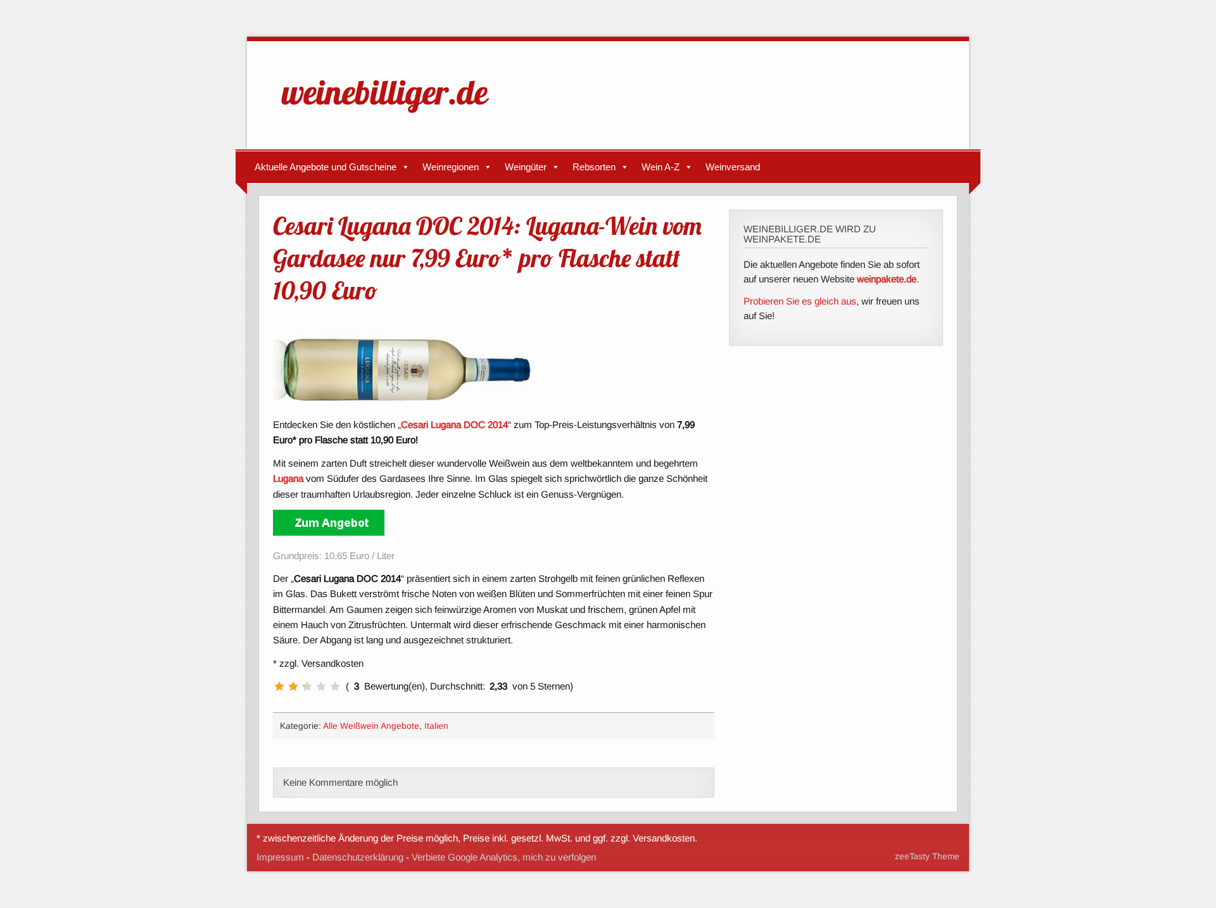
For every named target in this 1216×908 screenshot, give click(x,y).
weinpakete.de (886, 279)
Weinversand (733, 166)
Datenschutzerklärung (357, 857)
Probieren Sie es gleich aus (800, 301)
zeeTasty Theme (927, 856)
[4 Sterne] (321, 686)
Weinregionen (450, 166)
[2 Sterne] (293, 686)
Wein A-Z (661, 166)
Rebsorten (594, 166)
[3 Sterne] (307, 686)
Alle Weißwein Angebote (371, 726)
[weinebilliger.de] (391, 115)
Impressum (280, 857)
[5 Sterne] (335, 686)
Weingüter (526, 166)
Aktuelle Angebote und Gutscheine (325, 166)
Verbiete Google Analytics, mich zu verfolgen (504, 857)
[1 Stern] (279, 686)
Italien (436, 726)
